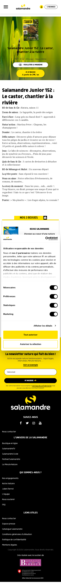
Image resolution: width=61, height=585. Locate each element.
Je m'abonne (30, 73)
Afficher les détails (43, 326)
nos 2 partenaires (21, 253)
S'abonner (51, 7)
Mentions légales (9, 545)
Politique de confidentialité (14, 540)
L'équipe (6, 494)
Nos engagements (10, 478)
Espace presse (8, 524)
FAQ (4, 505)
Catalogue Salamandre (12, 529)
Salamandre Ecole (10, 454)
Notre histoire (8, 483)
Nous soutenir (8, 499)
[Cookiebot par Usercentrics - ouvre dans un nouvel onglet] (45, 238)
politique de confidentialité (41, 386)
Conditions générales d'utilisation (17, 534)
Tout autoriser (30, 334)
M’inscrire (29, 381)
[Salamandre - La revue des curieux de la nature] (23, 7)
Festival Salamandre (11, 459)
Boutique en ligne (10, 443)
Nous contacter (9, 432)
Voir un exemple (30, 365)
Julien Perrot (8, 489)
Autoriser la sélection (30, 344)
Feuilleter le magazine (33, 65)
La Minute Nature (9, 464)
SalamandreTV (8, 449)
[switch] (54, 296)
